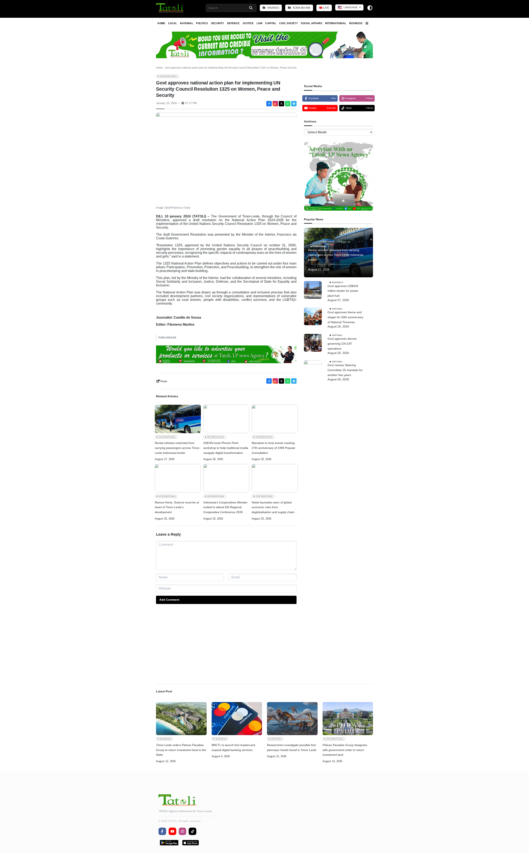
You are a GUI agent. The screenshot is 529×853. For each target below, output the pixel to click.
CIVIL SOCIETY (288, 23)
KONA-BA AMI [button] (301, 7)
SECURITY (217, 23)
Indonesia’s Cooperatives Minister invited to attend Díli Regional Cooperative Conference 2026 (225, 507)
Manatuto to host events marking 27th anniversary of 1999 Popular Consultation (273, 447)
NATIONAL (186, 23)
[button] (170, 8)
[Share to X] (281, 103)
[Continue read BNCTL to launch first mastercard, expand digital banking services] (237, 718)
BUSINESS (356, 23)
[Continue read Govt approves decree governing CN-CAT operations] (313, 343)
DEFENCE (233, 23)
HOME (161, 23)
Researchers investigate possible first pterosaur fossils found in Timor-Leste (291, 747)
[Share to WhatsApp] (287, 103)
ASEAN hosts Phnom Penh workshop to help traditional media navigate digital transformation (225, 447)
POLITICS (202, 23)
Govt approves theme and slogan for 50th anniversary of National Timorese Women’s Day (345, 318)
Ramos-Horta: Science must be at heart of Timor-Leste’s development (177, 507)
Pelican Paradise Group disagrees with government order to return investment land (345, 750)
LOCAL (172, 23)
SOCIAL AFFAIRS (311, 23)
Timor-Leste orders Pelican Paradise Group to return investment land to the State (181, 750)
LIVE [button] (325, 7)
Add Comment (169, 599)
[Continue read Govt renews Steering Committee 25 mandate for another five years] (313, 515)
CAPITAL (270, 23)
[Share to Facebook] (269, 103)
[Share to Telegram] (294, 103)
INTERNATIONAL (335, 23)
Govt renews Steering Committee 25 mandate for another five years (345, 370)
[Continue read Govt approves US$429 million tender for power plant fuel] (313, 290)
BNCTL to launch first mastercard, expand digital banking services (234, 747)
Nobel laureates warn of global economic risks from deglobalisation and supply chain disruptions (273, 508)
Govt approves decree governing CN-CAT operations (342, 343)
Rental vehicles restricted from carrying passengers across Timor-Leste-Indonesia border (177, 447)
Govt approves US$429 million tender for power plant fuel (343, 291)
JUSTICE (248, 23)
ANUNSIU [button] (273, 7)
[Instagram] (275, 103)
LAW (259, 23)
